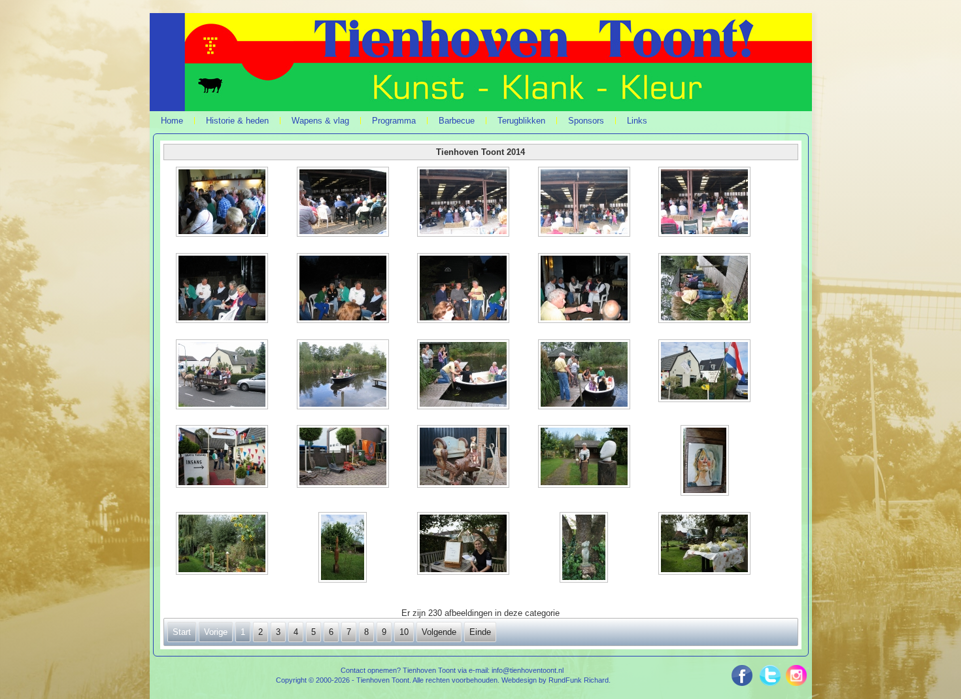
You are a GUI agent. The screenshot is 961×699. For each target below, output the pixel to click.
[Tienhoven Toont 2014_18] (464, 457)
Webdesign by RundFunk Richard (555, 680)
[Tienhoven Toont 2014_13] (464, 375)
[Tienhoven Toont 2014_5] (705, 203)
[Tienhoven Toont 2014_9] (585, 289)
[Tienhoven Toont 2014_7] (344, 289)
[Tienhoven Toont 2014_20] (705, 461)
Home (172, 121)
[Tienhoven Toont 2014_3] (464, 203)
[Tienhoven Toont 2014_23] (464, 544)
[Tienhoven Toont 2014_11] (223, 375)
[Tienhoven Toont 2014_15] (705, 372)
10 (404, 632)
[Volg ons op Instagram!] (794, 679)
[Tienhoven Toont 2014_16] (223, 457)
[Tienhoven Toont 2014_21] (223, 544)
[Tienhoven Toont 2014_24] (585, 548)
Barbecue (457, 121)
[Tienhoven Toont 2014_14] (585, 375)
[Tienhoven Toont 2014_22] (344, 548)
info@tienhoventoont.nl (528, 670)
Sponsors (586, 121)
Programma (394, 121)
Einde (480, 632)
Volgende (439, 632)
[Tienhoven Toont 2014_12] (344, 375)
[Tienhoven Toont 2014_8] (464, 289)
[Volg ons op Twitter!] (770, 675)
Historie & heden (237, 121)
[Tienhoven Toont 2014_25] (705, 544)
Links (637, 121)
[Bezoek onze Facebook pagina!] (746, 675)
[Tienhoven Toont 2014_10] (705, 289)
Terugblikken (521, 121)
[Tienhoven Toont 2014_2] (344, 203)
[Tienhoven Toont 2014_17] (344, 457)
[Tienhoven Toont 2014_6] (223, 289)
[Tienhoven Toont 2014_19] (585, 457)
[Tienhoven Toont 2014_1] (223, 203)
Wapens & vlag (320, 121)
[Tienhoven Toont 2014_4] (585, 203)
